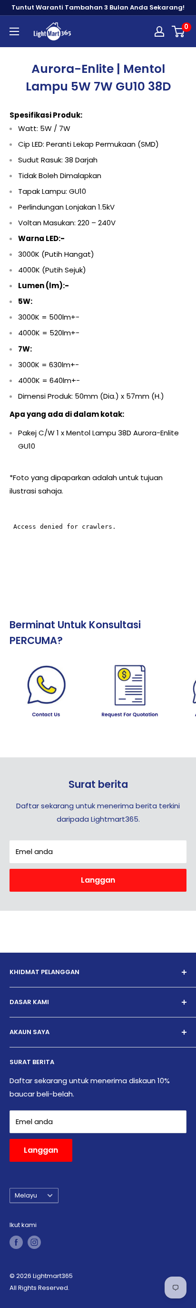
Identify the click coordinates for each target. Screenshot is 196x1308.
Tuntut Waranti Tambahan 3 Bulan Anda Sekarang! (98, 7)
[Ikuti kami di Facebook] (16, 1242)
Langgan (98, 880)
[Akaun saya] (159, 31)
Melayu (26, 1195)
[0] (179, 31)
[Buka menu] (14, 31)
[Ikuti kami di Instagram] (34, 1242)
